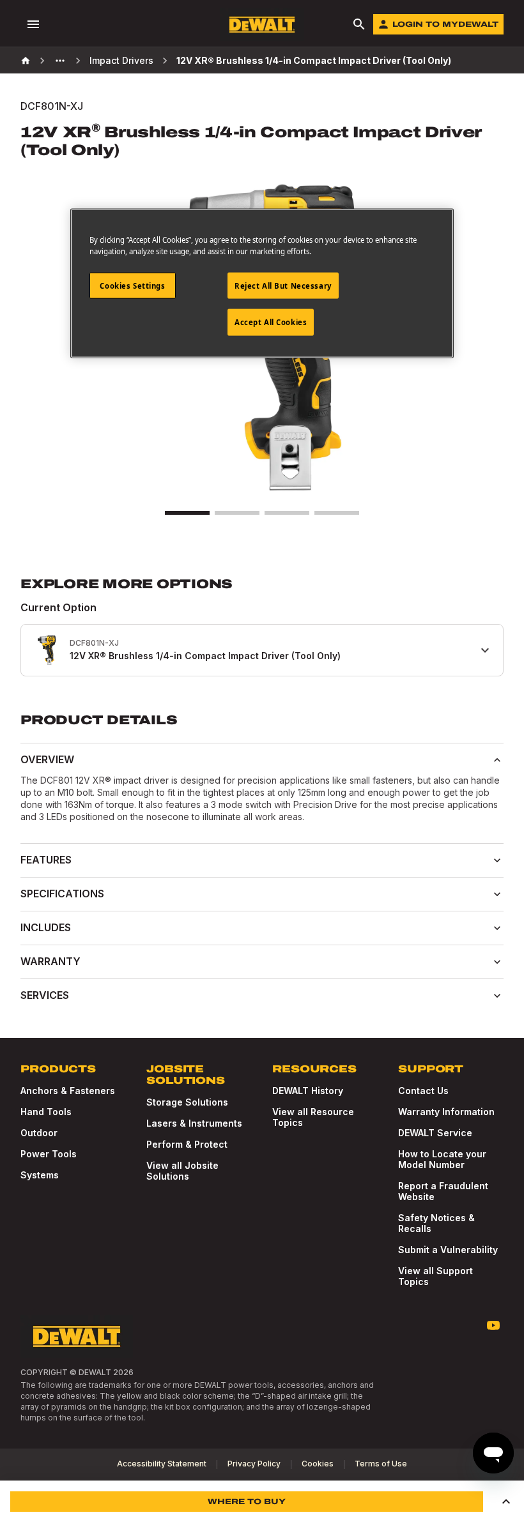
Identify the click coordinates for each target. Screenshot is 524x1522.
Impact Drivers (121, 60)
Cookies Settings (132, 285)
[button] (506, 1501)
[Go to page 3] (287, 513)
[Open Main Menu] (33, 24)
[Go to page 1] (187, 513)
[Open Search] (359, 24)
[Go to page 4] (336, 513)
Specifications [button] (62, 893)
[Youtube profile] (493, 1325)
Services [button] (44, 995)
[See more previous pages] (60, 60)
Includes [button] (45, 927)
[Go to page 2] (237, 513)
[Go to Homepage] (262, 24)
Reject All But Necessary (283, 285)
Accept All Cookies (271, 322)
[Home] (25, 60)
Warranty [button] (50, 961)
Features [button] (46, 859)
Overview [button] (47, 759)
